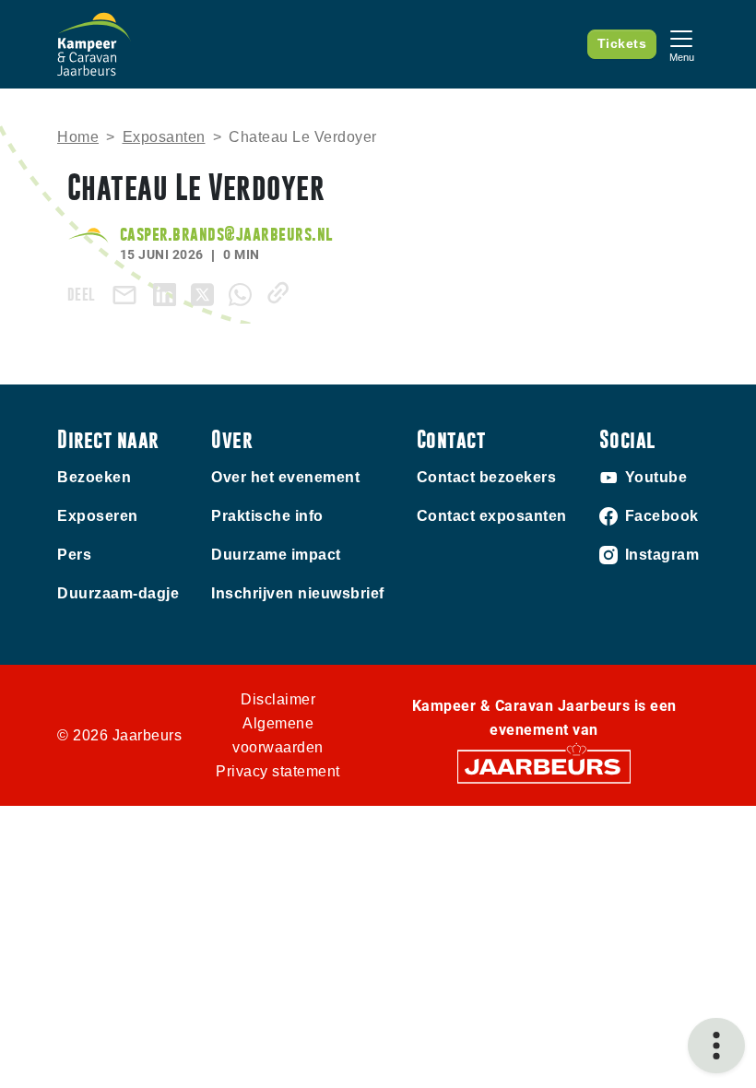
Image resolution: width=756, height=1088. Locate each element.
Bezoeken (94, 477)
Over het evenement (285, 477)
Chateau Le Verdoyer (303, 137)
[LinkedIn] (168, 293)
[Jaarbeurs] (544, 766)
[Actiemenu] (716, 1045)
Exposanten (164, 137)
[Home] (94, 44)
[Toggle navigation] (681, 44)
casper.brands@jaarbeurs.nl (226, 233)
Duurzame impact (276, 554)
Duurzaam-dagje (118, 593)
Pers (74, 554)
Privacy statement (278, 771)
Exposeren (97, 516)
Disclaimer (278, 699)
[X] (206, 293)
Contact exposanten (492, 516)
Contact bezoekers (487, 477)
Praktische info (267, 516)
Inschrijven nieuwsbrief (297, 593)
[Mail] (128, 294)
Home (78, 137)
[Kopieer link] (281, 292)
